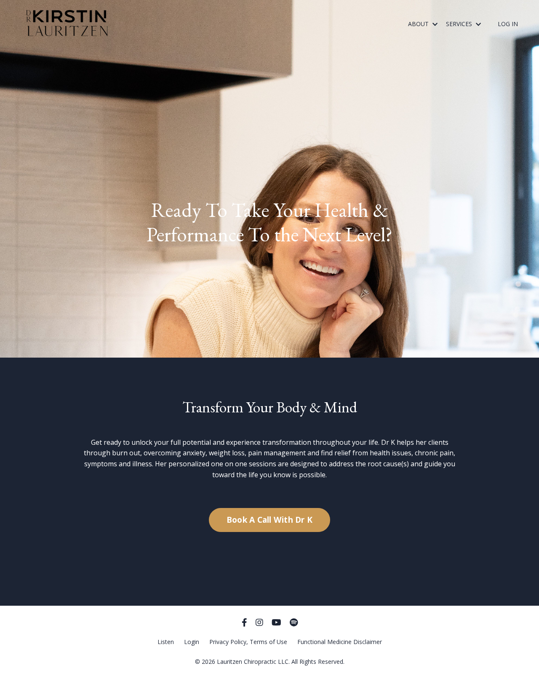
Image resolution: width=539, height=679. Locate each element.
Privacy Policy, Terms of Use (248, 642)
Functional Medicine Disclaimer (339, 642)
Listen (165, 642)
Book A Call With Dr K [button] (269, 519)
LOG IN (508, 24)
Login (191, 642)
